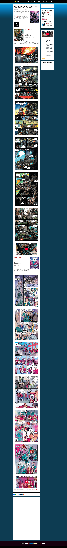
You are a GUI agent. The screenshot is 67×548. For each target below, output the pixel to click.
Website (33, 489)
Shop (47, 1)
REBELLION (26, 9)
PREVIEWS (23, 9)
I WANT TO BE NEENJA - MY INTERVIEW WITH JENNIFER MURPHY (48, 19)
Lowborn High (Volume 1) (18, 257)
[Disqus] (26, 508)
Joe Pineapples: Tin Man (28, 29)
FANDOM (39, 1)
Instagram (36, 489)
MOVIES (35, 1)
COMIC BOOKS (30, 1)
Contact (51, 1)
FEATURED (43, 1)
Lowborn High (16, 16)
